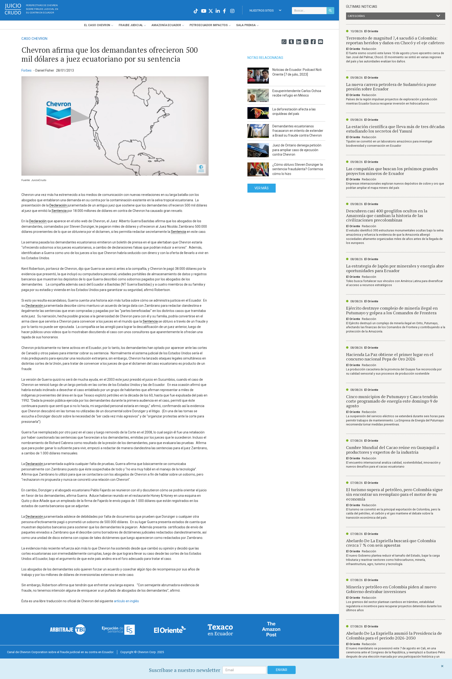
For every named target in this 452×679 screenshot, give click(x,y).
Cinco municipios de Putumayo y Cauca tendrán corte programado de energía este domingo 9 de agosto (392, 401)
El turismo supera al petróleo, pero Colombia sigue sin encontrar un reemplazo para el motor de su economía (394, 494)
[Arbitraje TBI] (67, 629)
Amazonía (166, 25)
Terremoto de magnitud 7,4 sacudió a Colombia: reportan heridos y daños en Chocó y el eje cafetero (395, 40)
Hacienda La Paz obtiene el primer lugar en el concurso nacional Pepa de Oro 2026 (389, 357)
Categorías (356, 16)
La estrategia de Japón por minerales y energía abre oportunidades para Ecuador (395, 268)
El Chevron (97, 25)
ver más (261, 188)
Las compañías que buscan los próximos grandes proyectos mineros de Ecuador (392, 171)
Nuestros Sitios (262, 10)
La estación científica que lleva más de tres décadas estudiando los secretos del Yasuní (395, 129)
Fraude (131, 25)
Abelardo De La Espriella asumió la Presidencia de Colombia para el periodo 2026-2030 (394, 635)
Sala (246, 25)
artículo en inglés (126, 601)
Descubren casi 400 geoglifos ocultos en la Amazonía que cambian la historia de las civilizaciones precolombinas (386, 215)
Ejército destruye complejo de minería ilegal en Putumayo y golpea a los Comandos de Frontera (392, 310)
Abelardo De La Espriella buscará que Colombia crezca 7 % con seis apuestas (391, 543)
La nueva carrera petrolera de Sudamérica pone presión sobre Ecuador (391, 86)
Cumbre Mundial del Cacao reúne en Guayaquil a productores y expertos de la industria (392, 450)
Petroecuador (209, 25)
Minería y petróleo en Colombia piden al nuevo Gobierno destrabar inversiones (391, 589)
